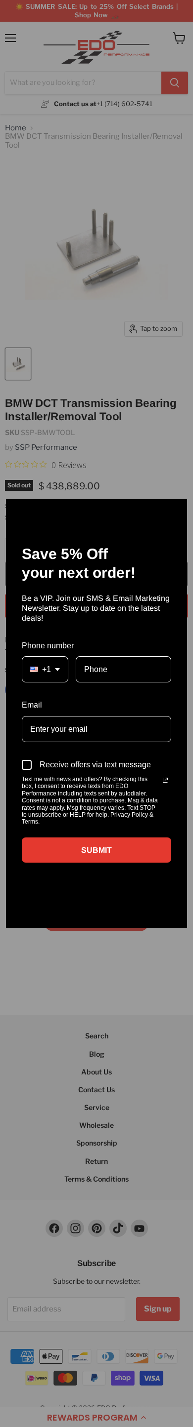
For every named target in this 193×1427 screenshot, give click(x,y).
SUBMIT (96, 850)
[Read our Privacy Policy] (165, 780)
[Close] (175, 511)
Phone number (48, 645)
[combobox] (45, 669)
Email (32, 705)
